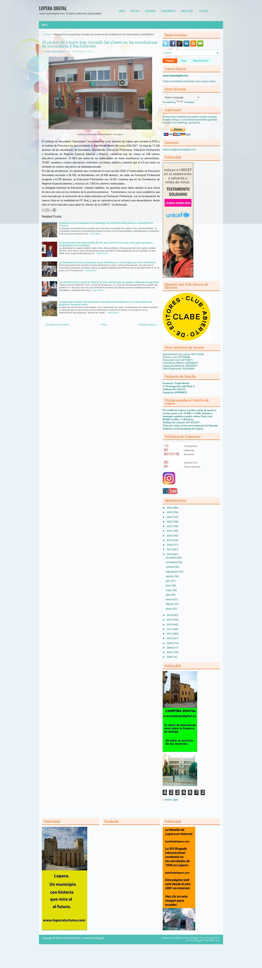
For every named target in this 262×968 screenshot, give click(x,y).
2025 (170, 512)
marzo (169, 599)
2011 (170, 633)
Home (46, 34)
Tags (183, 60)
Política (135, 11)
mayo (169, 590)
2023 (170, 521)
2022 (170, 526)
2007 (170, 652)
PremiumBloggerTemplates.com (203, 940)
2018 (170, 544)
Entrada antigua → (148, 324)
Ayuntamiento (168, 11)
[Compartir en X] (51, 210)
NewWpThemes (180, 938)
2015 (170, 615)
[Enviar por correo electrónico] (43, 210)
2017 (170, 549)
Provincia (150, 11)
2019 (170, 540)
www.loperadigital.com (57, 51)
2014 (170, 619)
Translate (189, 102)
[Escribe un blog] (47, 210)
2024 (170, 517)
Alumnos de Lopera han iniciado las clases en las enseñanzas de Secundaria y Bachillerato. (99, 44)
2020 (170, 535)
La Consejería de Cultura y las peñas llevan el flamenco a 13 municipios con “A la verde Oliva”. (107, 262)
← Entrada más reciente (56, 324)
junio (169, 585)
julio (168, 580)
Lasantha (214, 938)
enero (169, 608)
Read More (95, 233)
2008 (170, 647)
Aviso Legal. (187, 11)
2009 (170, 643)
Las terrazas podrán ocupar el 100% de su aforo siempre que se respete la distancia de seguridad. (109, 282)
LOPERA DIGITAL (53, 8)
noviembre (172, 562)
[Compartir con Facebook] (54, 210)
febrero (170, 604)
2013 (170, 624)
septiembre (172, 571)
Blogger (100, 938)
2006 (170, 656)
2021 (170, 530)
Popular (170, 60)
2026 (170, 507)
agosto (170, 576)
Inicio (122, 11)
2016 (170, 554)
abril (168, 594)
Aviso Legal (171, 799)
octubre (170, 566)
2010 (170, 638)
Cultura (203, 11)
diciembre (171, 557)
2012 (170, 629)
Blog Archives (201, 60)
